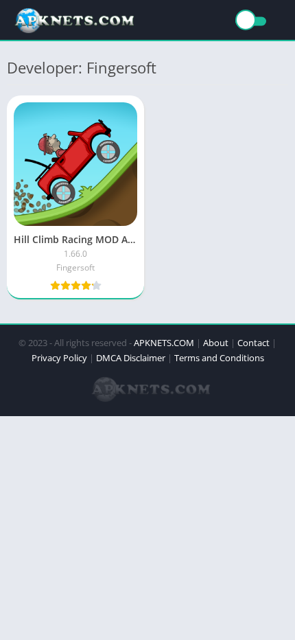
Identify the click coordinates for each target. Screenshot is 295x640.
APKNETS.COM (164, 342)
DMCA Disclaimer (130, 358)
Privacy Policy (59, 358)
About (215, 342)
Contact (253, 342)
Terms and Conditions (219, 358)
